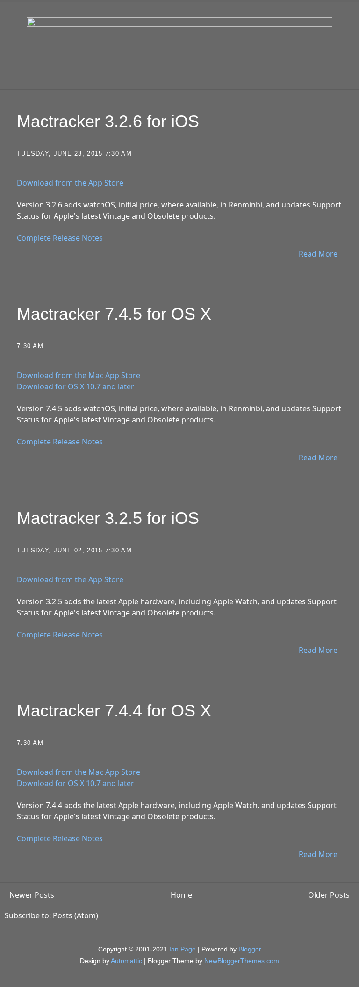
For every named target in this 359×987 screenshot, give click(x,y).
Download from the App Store (70, 183)
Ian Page (182, 949)
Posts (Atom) (75, 915)
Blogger (249, 949)
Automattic (126, 961)
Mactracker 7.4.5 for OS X (114, 313)
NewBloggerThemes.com (241, 961)
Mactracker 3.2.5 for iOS (108, 518)
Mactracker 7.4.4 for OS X (114, 710)
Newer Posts (31, 895)
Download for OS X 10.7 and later (75, 386)
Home (181, 895)
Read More (318, 254)
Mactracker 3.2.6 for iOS (108, 121)
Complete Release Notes (60, 238)
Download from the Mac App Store (78, 375)
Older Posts (329, 895)
